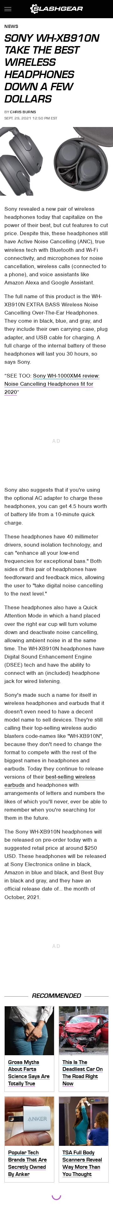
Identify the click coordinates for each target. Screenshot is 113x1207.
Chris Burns (23, 112)
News (11, 27)
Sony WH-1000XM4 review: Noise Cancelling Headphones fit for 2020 (52, 383)
